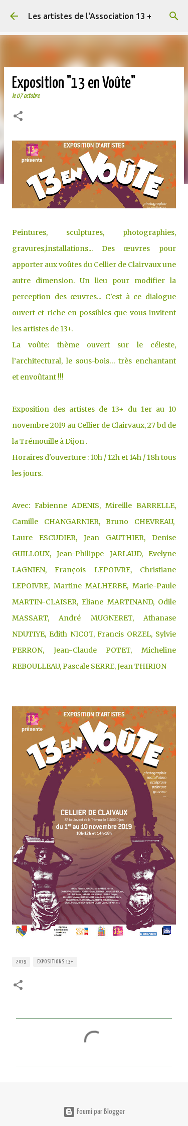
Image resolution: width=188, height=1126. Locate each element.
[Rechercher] (174, 16)
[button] (18, 117)
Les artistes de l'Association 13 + (89, 16)
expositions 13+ (55, 961)
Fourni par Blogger (100, 1111)
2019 (21, 961)
